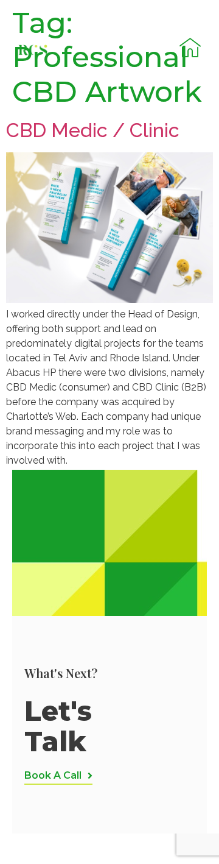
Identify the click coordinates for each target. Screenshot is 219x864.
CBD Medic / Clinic (92, 130)
